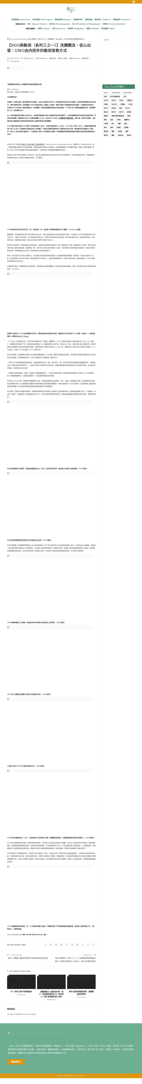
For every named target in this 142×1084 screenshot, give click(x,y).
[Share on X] (45, 945)
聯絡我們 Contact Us (122, 19)
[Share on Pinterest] (56, 945)
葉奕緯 (126, 127)
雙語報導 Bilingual (63, 19)
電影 (113, 135)
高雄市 (129, 135)
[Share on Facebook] (51, 945)
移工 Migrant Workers (37, 24)
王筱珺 (106, 123)
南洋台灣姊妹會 (115, 96)
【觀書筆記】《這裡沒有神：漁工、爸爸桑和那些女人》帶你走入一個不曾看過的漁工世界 (51, 994)
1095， (106, 92)
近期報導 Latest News (20, 19)
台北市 (114, 100)
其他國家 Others (108, 28)
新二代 (128, 108)
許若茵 (120, 131)
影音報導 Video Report (42, 19)
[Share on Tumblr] (83, 945)
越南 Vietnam (44, 28)
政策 (30, 934)
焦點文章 (52, 58)
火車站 (118, 120)
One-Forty (127, 92)
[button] (16, 1062)
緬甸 (125, 123)
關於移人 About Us (103, 19)
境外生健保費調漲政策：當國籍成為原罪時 (81, 992)
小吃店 (130, 104)
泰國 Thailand (92, 28)
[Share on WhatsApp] (93, 945)
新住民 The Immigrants (60, 24)
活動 (111, 120)
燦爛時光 (127, 120)
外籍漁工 (129, 100)
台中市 (106, 100)
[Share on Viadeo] (88, 945)
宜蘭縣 (123, 104)
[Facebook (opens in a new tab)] (133, 2)
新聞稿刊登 (78, 19)
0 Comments (15, 61)
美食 (105, 127)
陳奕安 (106, 135)
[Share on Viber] (67, 945)
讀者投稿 (88, 19)
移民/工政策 (62, 58)
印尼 (27, 934)
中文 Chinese (28, 58)
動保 (24, 934)
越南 (45, 934)
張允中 (106, 108)
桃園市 (106, 116)
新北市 (38, 934)
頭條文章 (85, 58)
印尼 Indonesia (58, 28)
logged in (19, 1014)
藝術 (113, 131)
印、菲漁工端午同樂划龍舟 (21, 991)
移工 (42, 934)
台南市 (121, 100)
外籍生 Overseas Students (114, 24)
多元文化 (114, 104)
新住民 (34, 934)
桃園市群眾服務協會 (118, 116)
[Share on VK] (72, 945)
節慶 (119, 123)
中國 (105, 96)
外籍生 (106, 104)
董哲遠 (106, 131)
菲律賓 (118, 127)
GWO (20, 934)
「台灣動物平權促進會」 (65, 118)
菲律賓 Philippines (76, 28)
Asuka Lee (14, 934)
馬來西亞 (120, 135)
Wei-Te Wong (23, 336)
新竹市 (121, 112)
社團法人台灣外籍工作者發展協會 (32, 144)
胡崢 (111, 127)
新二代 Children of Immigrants (86, 24)
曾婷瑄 (129, 112)
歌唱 (128, 116)
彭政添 (114, 108)
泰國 (105, 120)
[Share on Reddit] (77, 945)
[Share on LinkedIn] (61, 945)
